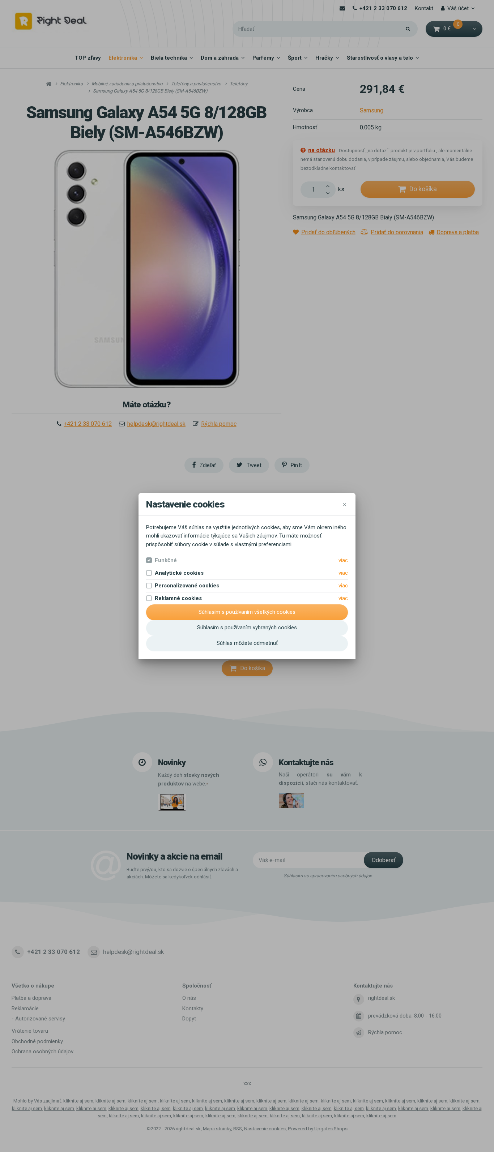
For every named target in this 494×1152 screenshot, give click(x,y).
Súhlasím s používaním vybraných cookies (247, 627)
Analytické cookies (179, 573)
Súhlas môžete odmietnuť (247, 643)
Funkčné (166, 560)
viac (343, 560)
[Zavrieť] (344, 504)
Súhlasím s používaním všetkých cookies (247, 612)
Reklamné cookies (178, 598)
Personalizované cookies (187, 585)
